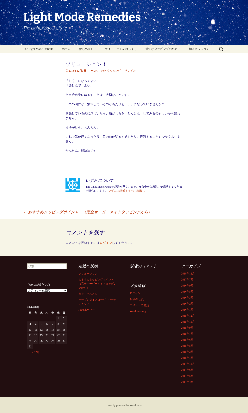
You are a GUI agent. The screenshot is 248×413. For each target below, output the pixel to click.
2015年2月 (187, 351)
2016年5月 (187, 291)
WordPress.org (138, 311)
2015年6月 (187, 339)
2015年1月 (187, 357)
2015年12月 (188, 315)
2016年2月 (187, 303)
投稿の (137, 299)
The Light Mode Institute (38, 48)
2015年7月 (187, 333)
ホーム (66, 48)
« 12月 (36, 352)
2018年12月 (188, 273)
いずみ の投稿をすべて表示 (126, 190)
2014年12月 (188, 363)
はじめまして (87, 48)
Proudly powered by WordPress (124, 405)
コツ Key (99, 70)
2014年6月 (187, 369)
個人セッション (199, 48)
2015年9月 (187, 327)
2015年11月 (188, 321)
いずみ (132, 70)
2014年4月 (187, 381)
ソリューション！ (89, 273)
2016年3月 (187, 297)
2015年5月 (187, 345)
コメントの (139, 305)
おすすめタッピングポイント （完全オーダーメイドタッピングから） (87, 212)
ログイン (106, 242)
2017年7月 (187, 279)
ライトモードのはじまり (121, 48)
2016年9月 (187, 285)
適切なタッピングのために (163, 48)
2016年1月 (187, 309)
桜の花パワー (86, 309)
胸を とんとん (87, 293)
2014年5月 (187, 375)
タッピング (114, 70)
